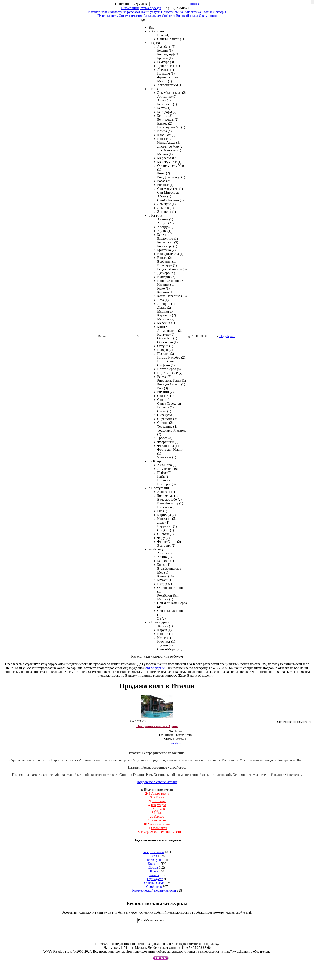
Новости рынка (172, 12)
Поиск (194, 4)
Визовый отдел (187, 15)
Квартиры (158, 805)
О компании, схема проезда (141, 8)
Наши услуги (150, 12)
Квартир (154, 863)
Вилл (160, 797)
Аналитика (193, 12)
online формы (155, 668)
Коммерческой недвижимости (159, 832)
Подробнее (175, 743)
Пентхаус (159, 801)
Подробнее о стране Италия (157, 782)
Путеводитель (107, 15)
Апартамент (160, 793)
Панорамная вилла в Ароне (157, 726)
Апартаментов (153, 852)
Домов (160, 809)
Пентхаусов (154, 860)
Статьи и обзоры (214, 12)
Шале (158, 812)
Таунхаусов (158, 820)
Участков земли (159, 824)
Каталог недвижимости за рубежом (114, 12)
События (168, 15)
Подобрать (227, 336)
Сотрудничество (131, 15)
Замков (159, 816)
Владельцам (152, 15)
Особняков (159, 828)
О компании (208, 15)
